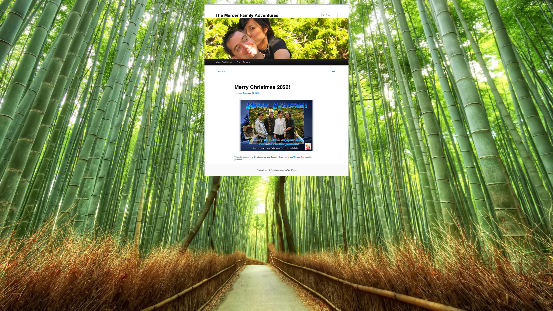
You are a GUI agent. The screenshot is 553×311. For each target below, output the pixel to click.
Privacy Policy (262, 170)
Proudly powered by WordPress (284, 170)
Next (335, 71)
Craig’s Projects (243, 62)
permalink (238, 159)
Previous (220, 71)
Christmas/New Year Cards (265, 157)
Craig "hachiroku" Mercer (289, 157)
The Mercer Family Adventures (247, 15)
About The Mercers (224, 62)
